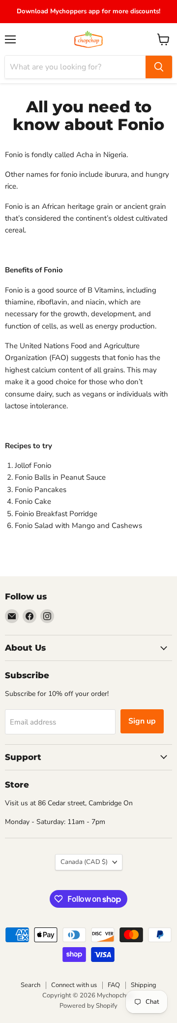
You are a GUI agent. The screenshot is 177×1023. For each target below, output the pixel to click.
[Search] (159, 67)
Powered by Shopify (88, 1005)
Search (30, 985)
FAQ (114, 985)
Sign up (142, 721)
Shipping (143, 985)
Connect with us (74, 985)
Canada (84, 862)
